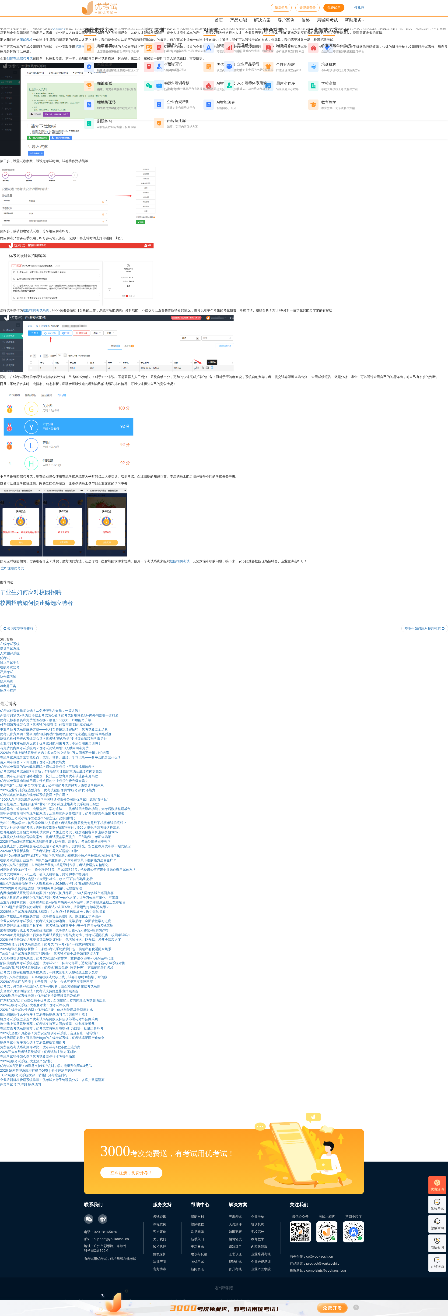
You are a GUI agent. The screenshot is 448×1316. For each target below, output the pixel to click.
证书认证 (235, 1254)
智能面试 (235, 1261)
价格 (305, 20)
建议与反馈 (199, 1254)
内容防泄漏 (259, 1246)
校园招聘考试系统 (36, 310)
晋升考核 (235, 1269)
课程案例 (159, 1224)
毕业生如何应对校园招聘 (31, 592)
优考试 (5, 658)
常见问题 (197, 1232)
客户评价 (159, 1232)
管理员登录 (307, 8)
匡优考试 (197, 1261)
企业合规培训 (261, 1261)
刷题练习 (235, 1246)
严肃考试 (6, 672)
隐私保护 (159, 1254)
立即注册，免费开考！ (131, 1172)
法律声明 (159, 1261)
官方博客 (159, 1269)
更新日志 (197, 1246)
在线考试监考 (10, 667)
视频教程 (197, 1224)
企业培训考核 (261, 1254)
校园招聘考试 (179, 561)
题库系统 (6, 681)
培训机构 (257, 1224)
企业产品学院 (261, 1269)
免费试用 (333, 8)
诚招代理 (159, 1246)
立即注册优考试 (12, 568)
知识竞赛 (235, 1232)
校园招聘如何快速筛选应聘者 (36, 602)
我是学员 (281, 8)
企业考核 (257, 1217)
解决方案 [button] (262, 20)
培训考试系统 (10, 648)
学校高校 (257, 1232)
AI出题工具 (8, 686)
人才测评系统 (10, 653)
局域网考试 (327, 20)
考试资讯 (159, 1217)
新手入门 (197, 1239)
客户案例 (286, 20)
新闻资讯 (197, 1269)
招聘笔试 (235, 1239)
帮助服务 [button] (353, 20)
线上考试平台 (10, 662)
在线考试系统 (10, 644)
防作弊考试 (8, 676)
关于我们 (159, 1239)
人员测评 (235, 1224)
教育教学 (257, 1239)
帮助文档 (197, 1217)
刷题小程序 (8, 690)
